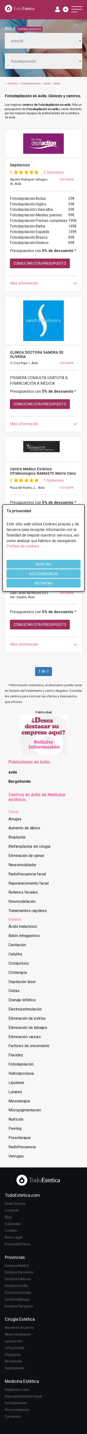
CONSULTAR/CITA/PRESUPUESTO (40, 263)
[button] (43, 283)
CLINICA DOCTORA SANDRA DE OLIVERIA (37, 354)
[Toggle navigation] (76, 9)
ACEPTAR (43, 564)
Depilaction (20, 165)
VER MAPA (66, 179)
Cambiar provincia (29, 29)
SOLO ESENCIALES (43, 574)
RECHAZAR (43, 583)
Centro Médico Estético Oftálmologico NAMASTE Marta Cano (43, 471)
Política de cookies (23, 546)
